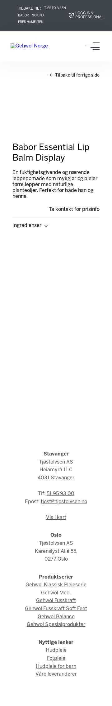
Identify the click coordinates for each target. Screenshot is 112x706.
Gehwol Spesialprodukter (56, 624)
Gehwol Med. (56, 593)
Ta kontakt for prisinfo (74, 209)
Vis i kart (56, 517)
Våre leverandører (56, 674)
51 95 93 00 (60, 493)
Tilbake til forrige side (77, 75)
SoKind (38, 15)
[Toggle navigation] (94, 46)
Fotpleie (56, 658)
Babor (23, 15)
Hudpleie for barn (56, 666)
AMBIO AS (70, 697)
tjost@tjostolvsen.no (64, 502)
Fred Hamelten (30, 22)
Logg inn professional (89, 15)
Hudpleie (56, 650)
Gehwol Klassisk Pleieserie (56, 585)
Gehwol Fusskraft (56, 600)
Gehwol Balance (56, 617)
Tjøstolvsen (55, 8)
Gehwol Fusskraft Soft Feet (56, 608)
